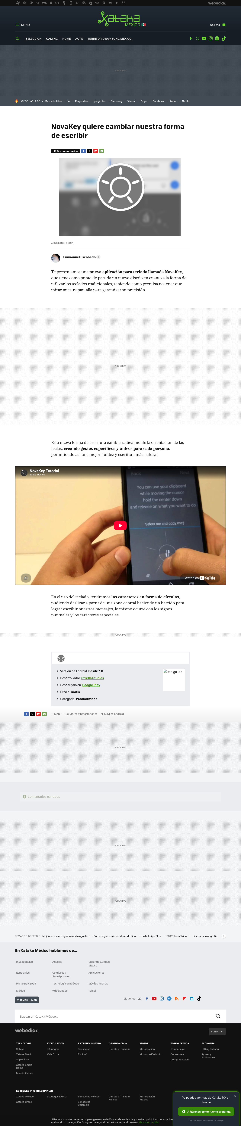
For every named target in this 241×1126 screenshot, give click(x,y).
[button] (81, 257)
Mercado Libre (53, 101)
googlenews (217, 38)
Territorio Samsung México (109, 38)
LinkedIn (192, 998)
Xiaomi (131, 101)
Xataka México (120, 19)
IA (68, 101)
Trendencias (178, 1049)
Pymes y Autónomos (208, 1055)
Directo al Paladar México (119, 1098)
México (20, 990)
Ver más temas (27, 1000)
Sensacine (84, 1049)
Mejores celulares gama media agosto (65, 936)
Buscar (218, 1016)
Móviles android (114, 714)
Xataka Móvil (23, 1054)
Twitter (197, 38)
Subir (214, 1031)
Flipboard (95, 151)
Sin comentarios (67, 151)
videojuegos (60, 990)
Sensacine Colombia (84, 1103)
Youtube (204, 38)
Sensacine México (89, 1096)
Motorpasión (147, 1049)
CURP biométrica (177, 936)
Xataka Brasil (24, 1101)
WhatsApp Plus (152, 936)
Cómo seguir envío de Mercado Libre (115, 936)
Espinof (82, 1054)
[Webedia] (26, 1030)
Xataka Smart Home (24, 1066)
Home (66, 38)
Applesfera (22, 1059)
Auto (79, 38)
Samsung (116, 101)
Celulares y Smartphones (82, 714)
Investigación (24, 961)
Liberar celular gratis (205, 936)
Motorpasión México (147, 1098)
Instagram (210, 38)
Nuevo (215, 25)
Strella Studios (92, 678)
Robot (173, 101)
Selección (34, 38)
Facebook (190, 38)
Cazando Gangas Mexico (99, 963)
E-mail (101, 151)
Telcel (92, 990)
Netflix (186, 101)
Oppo (144, 101)
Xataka (20, 1049)
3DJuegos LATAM (57, 1096)
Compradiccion (180, 1059)
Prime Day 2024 (26, 983)
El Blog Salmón (210, 1049)
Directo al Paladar (119, 1049)
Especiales (23, 972)
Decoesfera (177, 1054)
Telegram (169, 998)
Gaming (52, 38)
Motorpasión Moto (151, 1054)
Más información (149, 1122)
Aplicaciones (96, 972)
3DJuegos (53, 1049)
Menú (25, 25)
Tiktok (223, 38)
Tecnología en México (65, 983)
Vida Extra (53, 1054)
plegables (99, 101)
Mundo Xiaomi (24, 1073)
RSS (177, 998)
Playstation (81, 101)
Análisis (57, 961)
